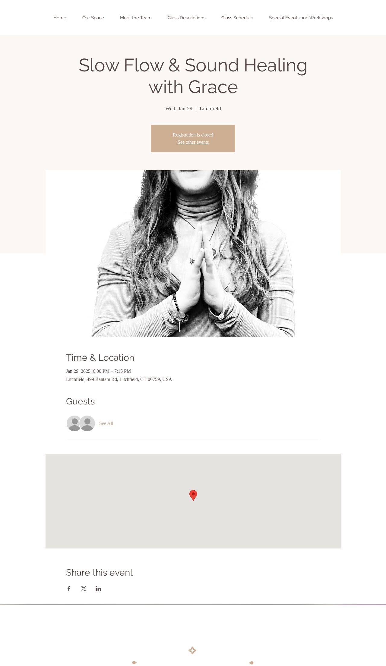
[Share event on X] (84, 588)
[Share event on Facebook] (69, 588)
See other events (193, 142)
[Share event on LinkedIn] (98, 588)
